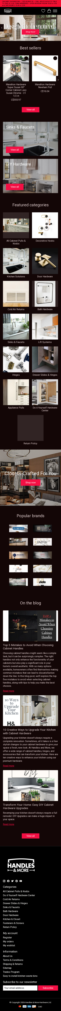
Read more (8, 691)
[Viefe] (42, 582)
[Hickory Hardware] (18, 555)
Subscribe (48, 988)
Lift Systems (45, 342)
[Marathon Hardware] (18, 569)
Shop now (30, 482)
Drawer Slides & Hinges (45, 375)
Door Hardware (45, 276)
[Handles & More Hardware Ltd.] (8, 11)
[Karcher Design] (42, 555)
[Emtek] (42, 542)
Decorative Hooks (45, 240)
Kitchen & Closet (11, 919)
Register (7, 937)
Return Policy (30, 443)
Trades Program (11, 972)
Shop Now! (30, 32)
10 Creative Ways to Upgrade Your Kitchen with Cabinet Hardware (29, 731)
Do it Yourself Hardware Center (45, 409)
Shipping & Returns (13, 964)
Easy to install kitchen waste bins (20, 976)
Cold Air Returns (16, 309)
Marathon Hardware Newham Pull (45, 86)
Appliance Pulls (16, 407)
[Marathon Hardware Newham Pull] (45, 68)
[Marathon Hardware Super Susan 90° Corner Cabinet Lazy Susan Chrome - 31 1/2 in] (16, 68)
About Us (7, 956)
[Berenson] (18, 542)
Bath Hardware (45, 309)
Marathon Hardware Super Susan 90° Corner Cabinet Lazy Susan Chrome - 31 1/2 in (16, 90)
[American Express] (29, 1006)
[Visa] (25, 1006)
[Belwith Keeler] (42, 529)
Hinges (16, 375)
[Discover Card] (34, 1006)
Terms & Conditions (13, 960)
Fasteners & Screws (13, 923)
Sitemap (7, 968)
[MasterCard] (20, 1006)
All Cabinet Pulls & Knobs (16, 242)
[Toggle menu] (55, 11)
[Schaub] (42, 569)
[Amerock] (18, 529)
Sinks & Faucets (16, 342)
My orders (8, 941)
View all (31, 109)
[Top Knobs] (18, 582)
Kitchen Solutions (16, 276)
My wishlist (9, 945)
